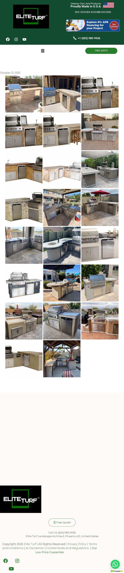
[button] (43, 51)
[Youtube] (24, 39)
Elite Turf (30, 544)
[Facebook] (7, 39)
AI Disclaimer (35, 548)
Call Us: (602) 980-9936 (62, 532)
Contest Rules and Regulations (68, 548)
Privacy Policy (76, 544)
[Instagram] (16, 39)
